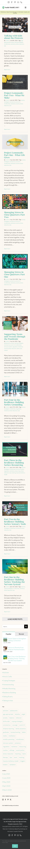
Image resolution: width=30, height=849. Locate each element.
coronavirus (12, 102)
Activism (6, 672)
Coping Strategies (9, 680)
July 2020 (6, 774)
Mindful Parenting (9, 689)
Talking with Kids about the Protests (15, 25)
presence (18, 743)
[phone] (21, 2)
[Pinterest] (8, 799)
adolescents (7, 343)
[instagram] (8, 2)
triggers (22, 761)
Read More (7, 69)
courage (14, 725)
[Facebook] (5, 799)
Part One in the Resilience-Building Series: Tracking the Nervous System (15, 567)
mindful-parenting (8, 739)
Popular (8, 634)
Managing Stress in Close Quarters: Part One (15, 261)
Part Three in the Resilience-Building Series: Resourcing (15, 450)
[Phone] (21, 835)
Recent (21, 634)
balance (23, 586)
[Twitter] (10, 799)
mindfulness (7, 44)
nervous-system (8, 346)
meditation (12, 736)
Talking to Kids (8, 701)
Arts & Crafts (7, 676)
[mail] (18, 2)
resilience (13, 44)
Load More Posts (15, 619)
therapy (5, 757)
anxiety (12, 42)
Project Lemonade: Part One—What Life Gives (15, 142)
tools (15, 757)
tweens (6, 350)
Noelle (7, 40)
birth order (6, 721)
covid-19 (18, 102)
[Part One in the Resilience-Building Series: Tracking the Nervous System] (5, 657)
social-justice (20, 750)
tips (5, 46)
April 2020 (6, 786)
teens (18, 348)
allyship (17, 714)
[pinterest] (15, 2)
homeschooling (15, 732)
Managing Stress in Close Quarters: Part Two (15, 202)
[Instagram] (3, 799)
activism (5, 711)
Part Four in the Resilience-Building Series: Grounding (15, 389)
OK (15, 846)
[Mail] (18, 835)
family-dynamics (21, 729)
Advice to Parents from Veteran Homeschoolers (16, 649)
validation (12, 765)
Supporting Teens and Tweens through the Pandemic (15, 324)
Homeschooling (8, 685)
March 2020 (7, 790)
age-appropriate (8, 714)
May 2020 (6, 782)
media (5, 736)
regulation (15, 346)
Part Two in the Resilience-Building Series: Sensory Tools (15, 509)
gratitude (6, 732)
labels (24, 732)
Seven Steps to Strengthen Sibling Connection (17, 640)
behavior (19, 718)
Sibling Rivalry (8, 697)
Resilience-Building (9, 693)
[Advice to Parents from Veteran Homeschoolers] (5, 648)
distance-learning (8, 729)
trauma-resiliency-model (10, 761)
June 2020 (6, 778)
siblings (11, 750)
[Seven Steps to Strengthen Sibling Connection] (5, 639)
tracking (14, 473)
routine (18, 103)
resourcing (17, 471)
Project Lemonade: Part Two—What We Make (15, 82)
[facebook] (12, 2)
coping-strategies (18, 42)
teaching (18, 754)
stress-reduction (20, 44)
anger (23, 714)
